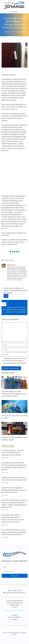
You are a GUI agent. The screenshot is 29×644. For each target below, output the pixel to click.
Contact (14, 619)
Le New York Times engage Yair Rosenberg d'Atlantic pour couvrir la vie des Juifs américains (14, 490)
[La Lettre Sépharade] (14, 5)
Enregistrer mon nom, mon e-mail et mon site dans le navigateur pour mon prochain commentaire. (15, 360)
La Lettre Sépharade (13, 632)
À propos (14, 615)
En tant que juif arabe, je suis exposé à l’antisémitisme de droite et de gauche (15, 290)
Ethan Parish (21, 32)
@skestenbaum (12, 244)
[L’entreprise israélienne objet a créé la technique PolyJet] (14, 434)
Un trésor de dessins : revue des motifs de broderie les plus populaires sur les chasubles (12, 452)
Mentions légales (14, 617)
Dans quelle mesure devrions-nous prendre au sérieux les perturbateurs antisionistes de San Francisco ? (14, 532)
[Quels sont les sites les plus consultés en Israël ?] (14, 412)
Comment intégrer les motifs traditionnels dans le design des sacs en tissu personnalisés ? (14, 393)
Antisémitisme (9, 260)
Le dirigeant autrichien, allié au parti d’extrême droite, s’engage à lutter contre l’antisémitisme (14, 309)
